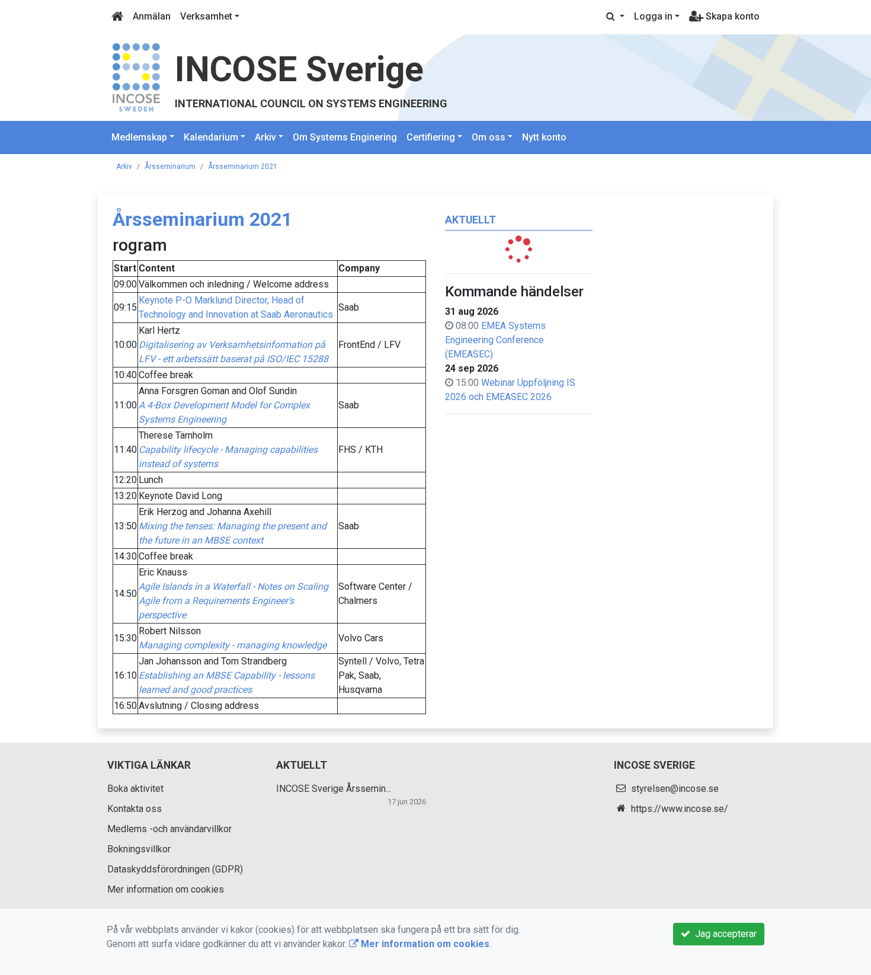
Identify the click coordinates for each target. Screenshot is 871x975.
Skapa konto (731, 16)
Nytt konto (544, 137)
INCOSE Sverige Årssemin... (333, 788)
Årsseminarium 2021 (242, 166)
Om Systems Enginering (345, 137)
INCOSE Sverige (299, 69)
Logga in (653, 16)
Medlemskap (139, 137)
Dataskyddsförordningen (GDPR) (175, 869)
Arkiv (265, 137)
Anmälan (152, 16)
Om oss (488, 137)
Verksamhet (206, 16)
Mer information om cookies (165, 889)
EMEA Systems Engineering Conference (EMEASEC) (495, 340)
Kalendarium (211, 137)
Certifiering (430, 137)
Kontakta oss (134, 808)
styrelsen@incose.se (675, 788)
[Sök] (615, 16)
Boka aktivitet (135, 788)
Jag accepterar (723, 933)
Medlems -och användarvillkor (169, 829)
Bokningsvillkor (139, 849)
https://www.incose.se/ (679, 808)
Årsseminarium (170, 166)
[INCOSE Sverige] (136, 76)
